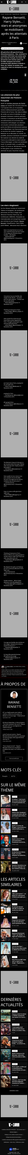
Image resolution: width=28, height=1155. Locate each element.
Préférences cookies (20, 1142)
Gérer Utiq (12, 1142)
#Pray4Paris (7, 656)
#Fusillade (11, 301)
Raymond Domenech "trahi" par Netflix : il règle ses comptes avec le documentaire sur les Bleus (19, 936)
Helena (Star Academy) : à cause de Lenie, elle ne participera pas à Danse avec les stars (19, 815)
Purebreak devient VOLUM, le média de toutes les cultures (18, 908)
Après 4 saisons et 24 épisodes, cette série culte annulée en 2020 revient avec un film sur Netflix (19, 1057)
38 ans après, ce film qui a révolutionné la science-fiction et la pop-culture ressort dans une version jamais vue (19, 1070)
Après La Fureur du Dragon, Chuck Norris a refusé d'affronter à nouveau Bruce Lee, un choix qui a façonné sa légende (19, 830)
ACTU (13, 776)
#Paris (10, 555)
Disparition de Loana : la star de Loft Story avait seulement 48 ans (19, 921)
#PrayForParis (13, 323)
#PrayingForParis (9, 402)
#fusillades (13, 235)
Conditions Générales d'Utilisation (9, 1129)
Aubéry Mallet (10, 666)
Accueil (2, 14)
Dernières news (8, 14)
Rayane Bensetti (16, 14)
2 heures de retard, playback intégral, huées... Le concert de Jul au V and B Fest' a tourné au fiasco (18, 1044)
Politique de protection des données (13, 1137)
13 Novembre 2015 (12, 303)
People (4, 776)
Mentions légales (13, 1132)
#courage (13, 656)
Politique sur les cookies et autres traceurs (13, 1134)
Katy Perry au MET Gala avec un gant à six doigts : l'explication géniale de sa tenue (19, 962)
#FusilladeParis (17, 582)
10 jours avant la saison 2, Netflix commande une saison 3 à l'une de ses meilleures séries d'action (19, 1017)
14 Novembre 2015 (12, 658)
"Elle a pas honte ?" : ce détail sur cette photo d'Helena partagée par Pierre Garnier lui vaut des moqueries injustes (19, 897)
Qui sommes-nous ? (21, 1129)
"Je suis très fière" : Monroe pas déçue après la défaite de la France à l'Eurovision (19, 949)
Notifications (6, 1142)
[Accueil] (11, 2)
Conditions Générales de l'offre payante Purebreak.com (13, 1139)
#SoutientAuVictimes (14, 654)
